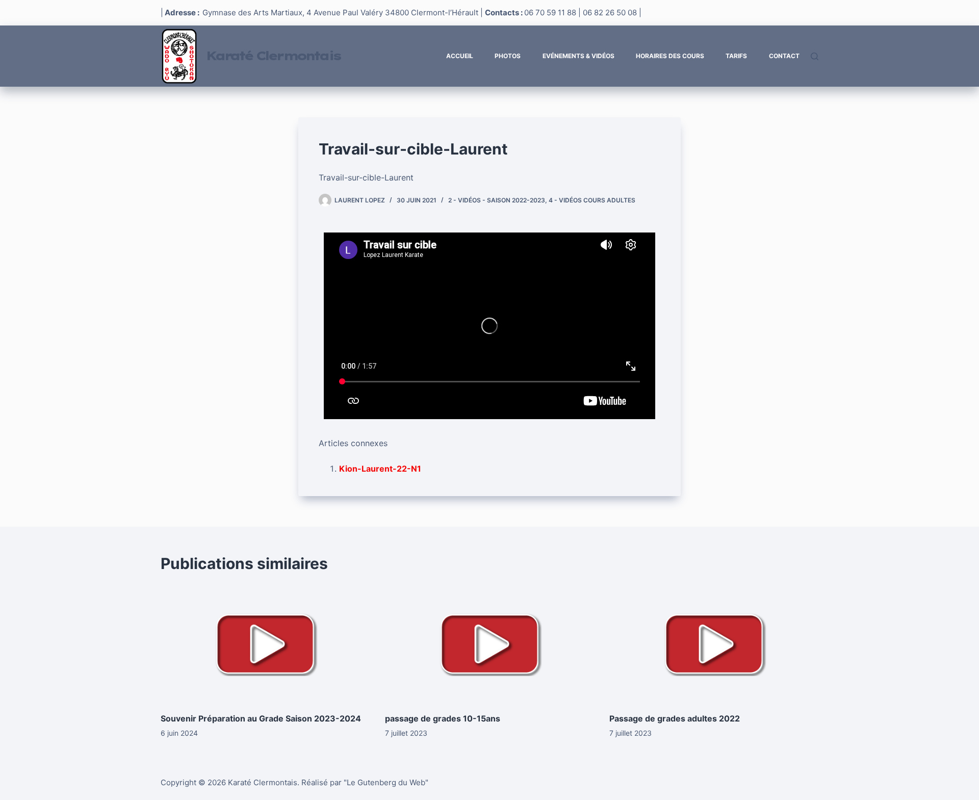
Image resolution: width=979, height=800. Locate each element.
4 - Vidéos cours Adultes (592, 200)
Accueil (459, 56)
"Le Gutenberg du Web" (386, 782)
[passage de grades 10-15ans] (489, 644)
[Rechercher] (814, 56)
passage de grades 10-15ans (442, 718)
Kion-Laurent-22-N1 (380, 468)
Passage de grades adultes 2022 (674, 718)
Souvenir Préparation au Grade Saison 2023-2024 (261, 718)
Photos (508, 56)
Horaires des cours (670, 56)
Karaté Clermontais (273, 55)
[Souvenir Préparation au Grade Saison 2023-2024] (265, 644)
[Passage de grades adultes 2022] (713, 644)
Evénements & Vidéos (578, 56)
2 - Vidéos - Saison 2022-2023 (496, 200)
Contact (784, 56)
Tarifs (736, 56)
